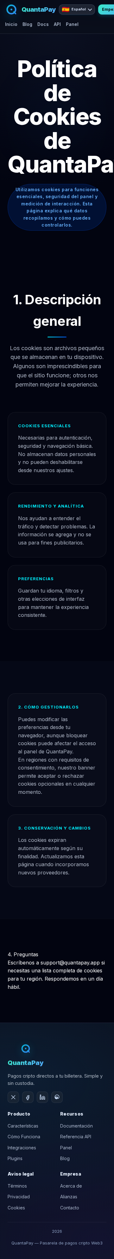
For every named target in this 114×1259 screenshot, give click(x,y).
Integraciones (22, 1147)
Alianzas (68, 1196)
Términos (17, 1186)
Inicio (11, 24)
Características (23, 1125)
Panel (72, 24)
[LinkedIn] (42, 1097)
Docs (43, 24)
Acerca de (71, 1186)
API (57, 24)
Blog (27, 24)
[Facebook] (28, 1097)
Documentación (76, 1125)
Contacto (69, 1207)
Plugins (15, 1158)
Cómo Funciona (24, 1136)
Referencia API (75, 1136)
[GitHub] (57, 1097)
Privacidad (19, 1196)
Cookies (16, 1207)
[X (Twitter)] (13, 1097)
